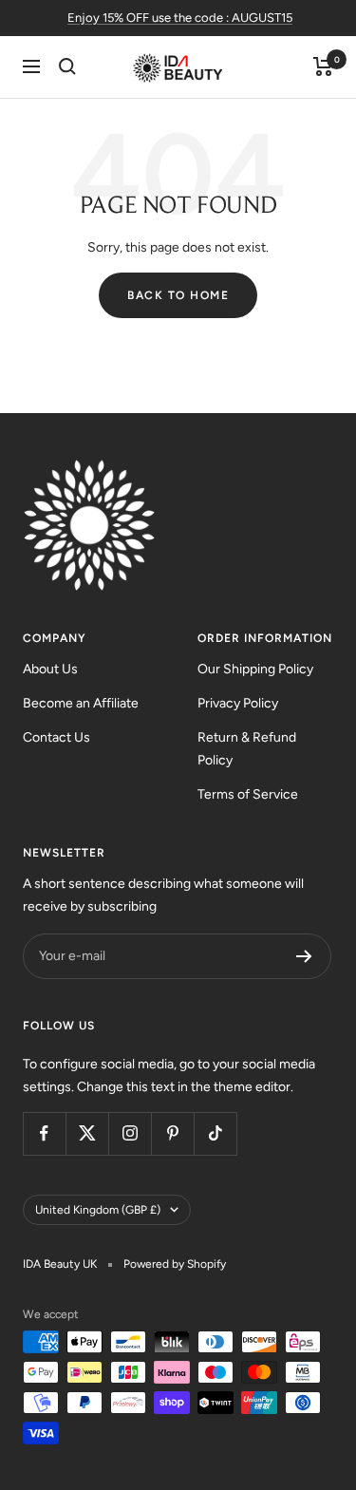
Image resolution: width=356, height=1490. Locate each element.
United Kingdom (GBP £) (97, 1210)
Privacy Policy (237, 703)
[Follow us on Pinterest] (172, 1133)
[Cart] (323, 66)
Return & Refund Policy (246, 748)
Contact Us (56, 737)
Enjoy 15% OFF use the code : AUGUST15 (179, 17)
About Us (50, 669)
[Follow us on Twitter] (87, 1133)
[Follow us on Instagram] (129, 1133)
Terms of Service (247, 794)
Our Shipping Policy (255, 669)
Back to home (178, 295)
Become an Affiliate (81, 703)
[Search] (67, 66)
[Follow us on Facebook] (44, 1133)
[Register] (304, 956)
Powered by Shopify (174, 1264)
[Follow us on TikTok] (215, 1133)
